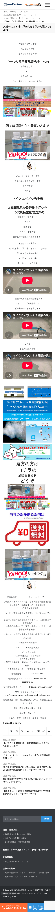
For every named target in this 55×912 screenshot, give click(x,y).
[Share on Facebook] (6, 731)
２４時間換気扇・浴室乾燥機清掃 (17, 842)
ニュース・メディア (29, 876)
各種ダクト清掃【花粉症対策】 (16, 838)
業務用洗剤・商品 (11, 876)
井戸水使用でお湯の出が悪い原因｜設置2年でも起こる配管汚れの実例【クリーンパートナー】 (27, 768)
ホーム (6, 11)
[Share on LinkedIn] (27, 731)
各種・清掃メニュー (12, 830)
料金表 (6, 849)
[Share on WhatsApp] (16, 731)
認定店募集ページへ (12, 861)
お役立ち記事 (9, 868)
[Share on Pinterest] (22, 731)
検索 (46, 819)
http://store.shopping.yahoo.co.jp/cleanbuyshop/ (27, 695)
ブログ (26, 861)
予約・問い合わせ (40, 849)
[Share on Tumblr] (33, 731)
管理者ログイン (7, 893)
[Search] (39, 4)
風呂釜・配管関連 (11, 872)
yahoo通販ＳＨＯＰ (20, 849)
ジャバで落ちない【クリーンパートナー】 (21, 18)
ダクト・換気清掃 (28, 872)
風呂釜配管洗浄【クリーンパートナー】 (20, 15)
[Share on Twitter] (11, 731)
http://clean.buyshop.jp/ (40, 686)
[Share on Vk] (38, 731)
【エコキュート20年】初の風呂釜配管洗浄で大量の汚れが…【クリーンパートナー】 (26, 792)
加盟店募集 (8, 857)
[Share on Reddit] (43, 731)
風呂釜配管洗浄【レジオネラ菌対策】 (19, 834)
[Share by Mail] (49, 731)
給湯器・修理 (44, 872)
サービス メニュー (19, 11)
